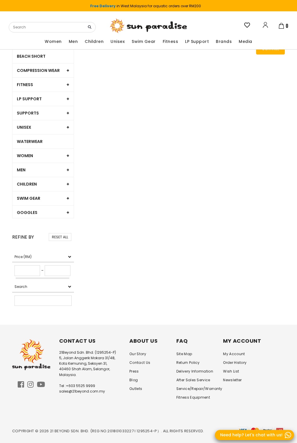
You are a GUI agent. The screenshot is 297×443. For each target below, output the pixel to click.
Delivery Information (194, 371)
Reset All (60, 237)
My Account (234, 353)
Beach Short (31, 56)
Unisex (24, 127)
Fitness (25, 85)
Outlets (135, 388)
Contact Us (139, 362)
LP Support (29, 99)
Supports (28, 113)
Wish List (231, 371)
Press (134, 371)
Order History (235, 362)
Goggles (27, 212)
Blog (133, 379)
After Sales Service (193, 379)
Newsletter (232, 379)
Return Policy (188, 362)
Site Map (184, 353)
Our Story (137, 353)
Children (27, 184)
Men (21, 170)
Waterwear (30, 141)
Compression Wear (38, 70)
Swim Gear (28, 198)
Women (25, 156)
